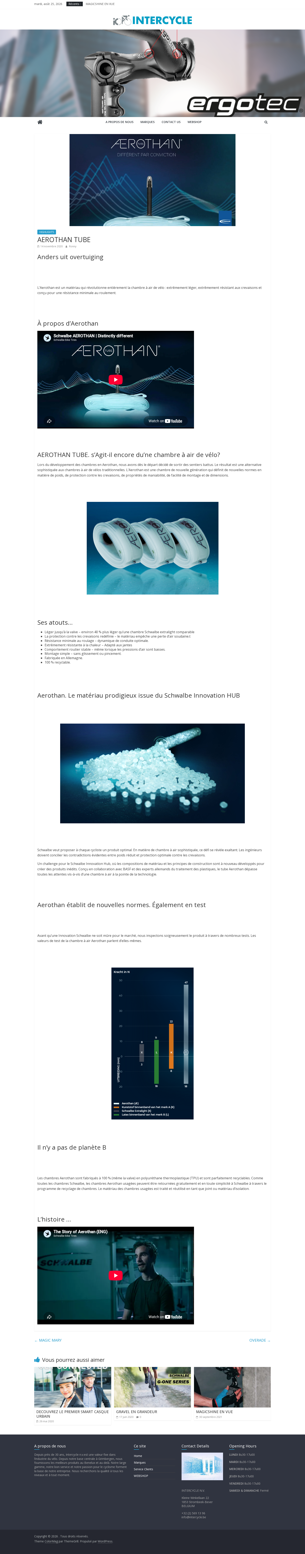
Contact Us (171, 122)
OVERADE (260, 1340)
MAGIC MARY (48, 1340)
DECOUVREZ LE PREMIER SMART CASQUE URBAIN (72, 1414)
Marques (147, 122)
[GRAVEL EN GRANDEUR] (152, 1369)
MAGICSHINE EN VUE (100, 4)
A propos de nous (119, 122)
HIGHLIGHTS (46, 232)
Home (138, 1456)
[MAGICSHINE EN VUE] (232, 1369)
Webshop (194, 122)
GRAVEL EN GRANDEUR (136, 1411)
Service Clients (143, 1469)
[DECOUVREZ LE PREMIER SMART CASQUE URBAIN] (72, 1369)
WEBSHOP (141, 1476)
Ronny (72, 246)
